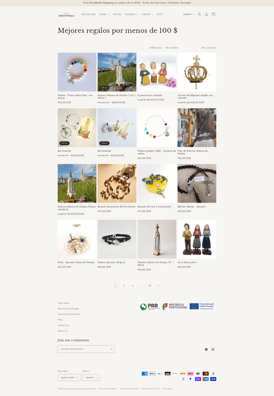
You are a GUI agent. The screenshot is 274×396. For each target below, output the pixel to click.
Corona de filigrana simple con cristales (195, 96)
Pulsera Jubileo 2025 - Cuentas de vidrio (157, 152)
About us (62, 330)
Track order (63, 303)
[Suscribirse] (111, 349)
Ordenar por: (155, 47)
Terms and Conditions (69, 314)
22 (150, 285)
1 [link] (115, 285)
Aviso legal (167, 388)
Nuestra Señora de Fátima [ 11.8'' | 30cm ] (117, 96)
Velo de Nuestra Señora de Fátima (193, 152)
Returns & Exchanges (68, 308)
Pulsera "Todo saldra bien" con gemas (75, 96)
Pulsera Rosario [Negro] (111, 262)
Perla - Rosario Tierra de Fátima (76, 262)
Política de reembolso (108, 388)
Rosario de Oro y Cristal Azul (154, 206)
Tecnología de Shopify (86, 389)
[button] (104, 14)
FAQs (60, 319)
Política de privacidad (129, 388)
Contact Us (63, 325)
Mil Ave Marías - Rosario (192, 206)
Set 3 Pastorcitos (187, 262)
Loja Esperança (70, 389)
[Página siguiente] (158, 285)
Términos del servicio (151, 388)
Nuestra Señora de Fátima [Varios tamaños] (77, 208)
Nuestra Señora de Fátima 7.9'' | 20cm (155, 263)
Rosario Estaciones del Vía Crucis (116, 206)
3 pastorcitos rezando (150, 95)
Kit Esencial (64, 151)
